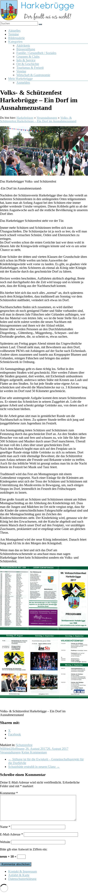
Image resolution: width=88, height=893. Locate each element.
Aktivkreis (23, 45)
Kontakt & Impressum (22, 871)
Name (5, 827)
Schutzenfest (24, 745)
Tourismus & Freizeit (30, 67)
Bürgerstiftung (25, 49)
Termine (13, 34)
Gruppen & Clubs (27, 56)
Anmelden (23, 82)
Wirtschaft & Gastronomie (33, 75)
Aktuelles (14, 30)
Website (5, 842)
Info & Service (25, 60)
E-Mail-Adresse (11, 834)
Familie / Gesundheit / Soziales (36, 53)
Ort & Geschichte (27, 64)
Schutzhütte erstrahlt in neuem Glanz (34, 766)
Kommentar (9, 793)
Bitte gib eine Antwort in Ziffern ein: (23, 849)
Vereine (21, 71)
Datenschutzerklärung (22, 879)
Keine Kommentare (34, 752)
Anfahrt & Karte (18, 875)
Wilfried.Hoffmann (12, 748)
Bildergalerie (16, 38)
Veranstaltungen (10, 752)
